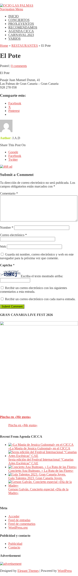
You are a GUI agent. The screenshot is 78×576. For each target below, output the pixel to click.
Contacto (14, 547)
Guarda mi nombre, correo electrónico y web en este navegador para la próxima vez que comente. (37, 256)
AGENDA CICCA (21, 31)
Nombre (6, 227)
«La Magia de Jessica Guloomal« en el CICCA (39, 448)
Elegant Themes (28, 570)
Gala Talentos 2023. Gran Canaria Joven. (35, 478)
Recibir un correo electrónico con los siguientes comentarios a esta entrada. (33, 289)
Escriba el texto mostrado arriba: (42, 276)
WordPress (65, 570)
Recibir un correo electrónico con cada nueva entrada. (40, 299)
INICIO (13, 16)
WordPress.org (18, 527)
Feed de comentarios (21, 524)
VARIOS (14, 38)
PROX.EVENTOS (21, 23)
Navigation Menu (11, 9)
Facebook (14, 156)
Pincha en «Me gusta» (15, 417)
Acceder (13, 516)
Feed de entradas (19, 520)
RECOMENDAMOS (22, 27)
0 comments (19, 66)
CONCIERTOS (19, 20)
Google (13, 152)
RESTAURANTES (24, 45)
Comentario (9, 193)
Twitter (13, 159)
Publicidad (15, 543)
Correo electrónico (13, 235)
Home (4, 45)
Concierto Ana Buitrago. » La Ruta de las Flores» (40, 470)
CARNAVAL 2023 (21, 35)
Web (3, 246)
